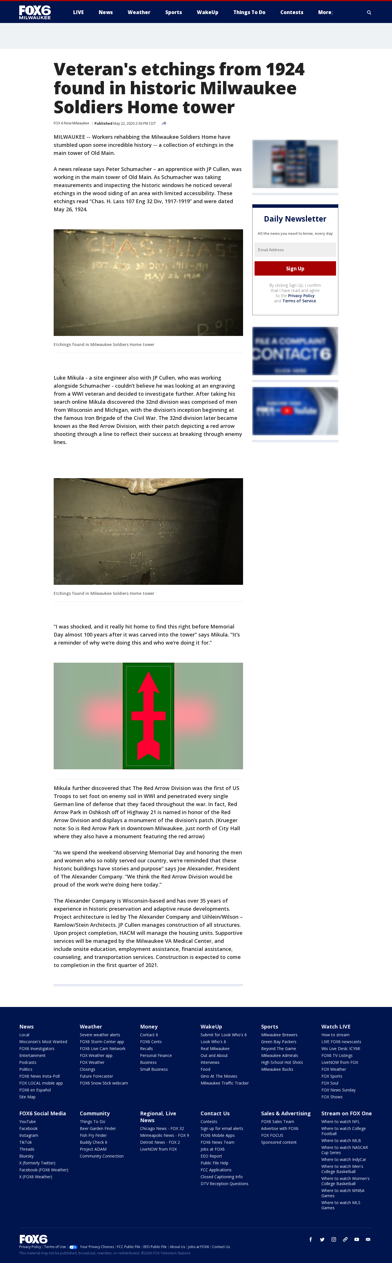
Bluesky (26, 1156)
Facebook (28, 1128)
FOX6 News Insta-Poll (39, 1076)
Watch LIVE (336, 1026)
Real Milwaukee (215, 1048)
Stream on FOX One (346, 1113)
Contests (209, 1121)
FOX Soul (329, 1083)
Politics (25, 1069)
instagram (333, 1239)
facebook (310, 1239)
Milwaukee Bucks (277, 1069)
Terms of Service (299, 300)
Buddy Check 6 (93, 1142)
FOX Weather (92, 1062)
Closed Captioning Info (222, 1176)
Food (205, 1069)
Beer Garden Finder (98, 1128)
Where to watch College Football (343, 1131)
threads (345, 1239)
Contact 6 (149, 1034)
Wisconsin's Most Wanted (43, 1041)
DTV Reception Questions (225, 1183)
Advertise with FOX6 (279, 1128)
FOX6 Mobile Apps (218, 1135)
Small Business (154, 1069)
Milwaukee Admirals (279, 1055)
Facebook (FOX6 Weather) (43, 1169)
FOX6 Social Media (42, 1113)
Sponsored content (279, 1142)
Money (149, 1026)
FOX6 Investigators (37, 1048)
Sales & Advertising (286, 1113)
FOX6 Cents (151, 1041)
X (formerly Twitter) (37, 1163)
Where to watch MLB (341, 1140)
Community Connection (102, 1156)
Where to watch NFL (340, 1121)
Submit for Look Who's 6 (224, 1034)
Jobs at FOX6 (213, 1149)
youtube (356, 1239)
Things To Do (92, 1121)
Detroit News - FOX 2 (160, 1142)
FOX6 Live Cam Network (102, 1048)
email (368, 1239)
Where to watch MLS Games (340, 1205)
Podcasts (27, 1062)
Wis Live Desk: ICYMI (340, 1048)
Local (24, 1034)
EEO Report (211, 1156)
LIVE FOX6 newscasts (341, 1041)
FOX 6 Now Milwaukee (71, 123)
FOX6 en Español (35, 1090)
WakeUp (211, 1026)
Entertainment (32, 1055)
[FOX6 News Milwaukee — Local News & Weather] (38, 12)
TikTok (25, 1142)
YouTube (27, 1121)
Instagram (28, 1135)
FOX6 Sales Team (277, 1121)
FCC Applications (216, 1169)
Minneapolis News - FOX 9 (164, 1135)
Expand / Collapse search (369, 12)
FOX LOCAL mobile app (41, 1083)
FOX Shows (332, 1096)
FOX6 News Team (217, 1142)
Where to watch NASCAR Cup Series (344, 1150)
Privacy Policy (301, 295)
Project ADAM (93, 1149)
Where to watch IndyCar (343, 1159)
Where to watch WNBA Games (342, 1193)
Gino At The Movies (219, 1076)
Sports (269, 1026)
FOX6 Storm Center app (102, 1041)
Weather (91, 1026)
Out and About (214, 1055)
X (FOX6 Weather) (35, 1176)
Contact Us (215, 1113)
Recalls (146, 1048)
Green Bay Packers (278, 1041)
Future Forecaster (96, 1076)
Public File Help (214, 1163)
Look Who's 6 (213, 1041)
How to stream (335, 1034)
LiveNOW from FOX (339, 1062)
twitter (322, 1239)
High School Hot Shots (282, 1062)
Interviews (210, 1062)
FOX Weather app (96, 1055)
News (26, 1026)
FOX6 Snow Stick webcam (104, 1083)
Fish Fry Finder (93, 1135)
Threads (26, 1149)
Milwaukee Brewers (279, 1034)
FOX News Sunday (338, 1090)
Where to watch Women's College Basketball (345, 1181)
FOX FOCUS (272, 1135)
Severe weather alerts (100, 1034)
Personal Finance (156, 1055)
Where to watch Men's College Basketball (342, 1169)
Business (148, 1062)
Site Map (27, 1096)
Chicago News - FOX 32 (162, 1128)
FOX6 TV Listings (337, 1055)
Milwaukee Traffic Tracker (225, 1083)
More (324, 12)
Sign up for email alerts (222, 1128)
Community (95, 1113)
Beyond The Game (278, 1048)
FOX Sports (331, 1076)
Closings (87, 1069)
